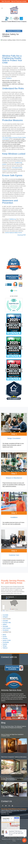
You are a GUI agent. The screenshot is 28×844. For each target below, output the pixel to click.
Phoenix (5, 638)
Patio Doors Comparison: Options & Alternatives (14, 757)
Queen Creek (7, 640)
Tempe (5, 646)
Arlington (5, 617)
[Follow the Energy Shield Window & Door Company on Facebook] (2, 806)
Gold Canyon (6, 628)
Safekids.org (12, 219)
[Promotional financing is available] (13, 276)
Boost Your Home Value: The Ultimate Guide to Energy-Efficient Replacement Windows (13, 727)
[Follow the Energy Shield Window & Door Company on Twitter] (6, 806)
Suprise (5, 644)
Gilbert (5, 624)
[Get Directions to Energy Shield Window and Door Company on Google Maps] (10, 825)
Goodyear (6, 630)
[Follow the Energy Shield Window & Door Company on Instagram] (9, 806)
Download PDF (22, 235)
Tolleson (5, 648)
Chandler (5, 620)
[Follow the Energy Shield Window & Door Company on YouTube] (12, 806)
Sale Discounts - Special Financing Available (14, 1)
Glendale (5, 626)
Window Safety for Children (10, 35)
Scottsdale (6, 642)
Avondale (5, 615)
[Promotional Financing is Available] (14, 667)
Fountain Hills (7, 622)
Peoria (4, 636)
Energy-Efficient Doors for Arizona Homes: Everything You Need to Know (12, 778)
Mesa (4, 634)
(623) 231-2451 (5, 814)
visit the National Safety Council (13, 232)
